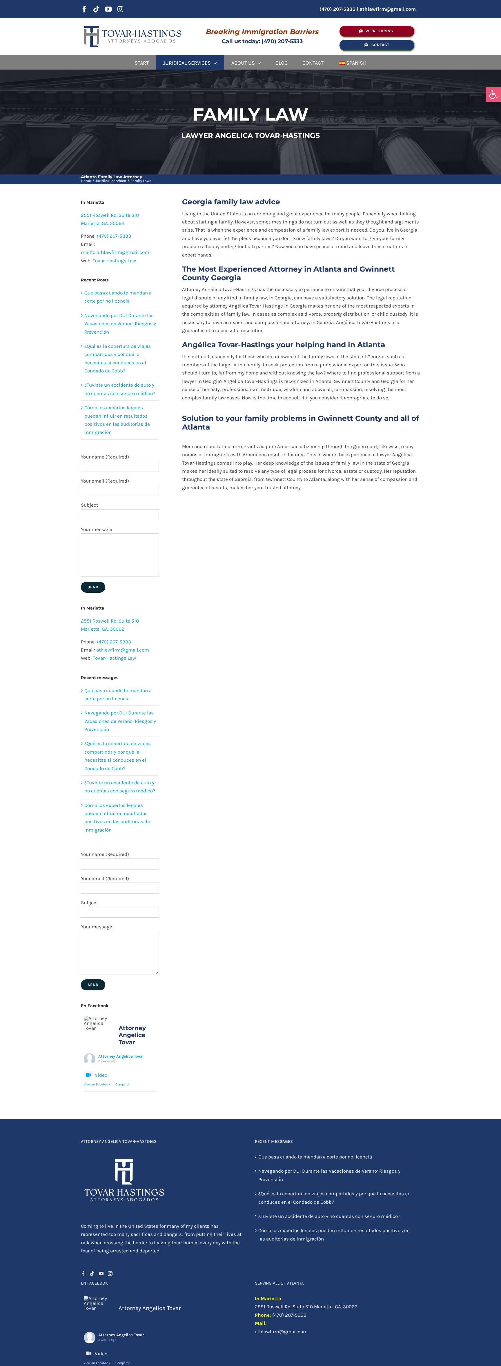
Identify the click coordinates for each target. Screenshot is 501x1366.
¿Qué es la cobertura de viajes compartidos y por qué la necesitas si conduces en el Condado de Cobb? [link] (333, 1198)
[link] (493, 94)
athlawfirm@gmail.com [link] (388, 9)
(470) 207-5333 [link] (114, 236)
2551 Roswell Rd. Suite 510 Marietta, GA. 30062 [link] (306, 1306)
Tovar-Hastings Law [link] (114, 260)
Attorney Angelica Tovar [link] (121, 1056)
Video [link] (101, 1075)
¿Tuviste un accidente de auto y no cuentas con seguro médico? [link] (329, 1216)
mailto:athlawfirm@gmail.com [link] (115, 252)
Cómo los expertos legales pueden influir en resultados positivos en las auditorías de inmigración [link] (334, 1234)
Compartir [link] (122, 1084)
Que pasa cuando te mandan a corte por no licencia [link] (315, 1157)
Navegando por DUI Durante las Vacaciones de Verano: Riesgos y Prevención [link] (120, 323)
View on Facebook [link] (97, 1084)
